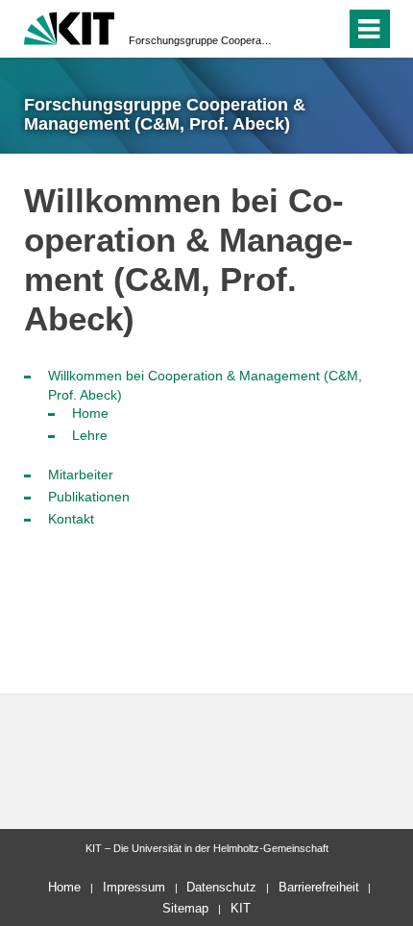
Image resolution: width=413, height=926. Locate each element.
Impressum (134, 887)
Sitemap (185, 908)
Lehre (90, 435)
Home (90, 413)
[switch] (296, 28)
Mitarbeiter (80, 474)
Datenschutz (221, 887)
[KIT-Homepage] (69, 26)
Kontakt (71, 518)
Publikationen (89, 496)
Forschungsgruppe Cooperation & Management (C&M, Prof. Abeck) (201, 40)
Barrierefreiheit (319, 887)
